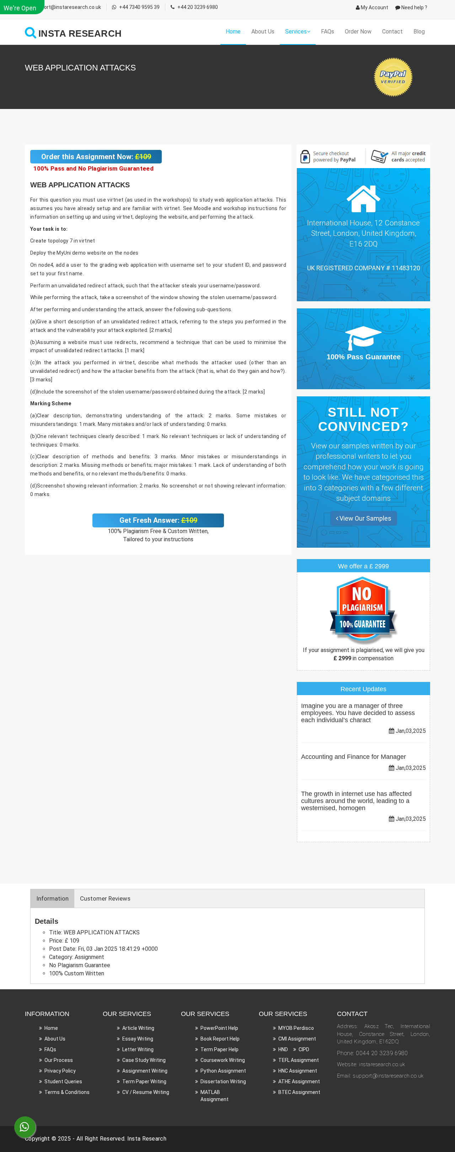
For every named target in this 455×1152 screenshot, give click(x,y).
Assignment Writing (144, 1071)
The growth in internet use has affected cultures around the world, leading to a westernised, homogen (356, 801)
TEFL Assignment (298, 1060)
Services (296, 31)
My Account (374, 7)
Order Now (358, 31)
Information (52, 898)
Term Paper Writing (144, 1081)
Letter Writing (138, 1049)
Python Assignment (223, 1071)
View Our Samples (364, 518)
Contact (392, 31)
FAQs (327, 31)
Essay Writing (137, 1039)
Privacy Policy (60, 1071)
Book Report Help (220, 1039)
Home (233, 31)
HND (283, 1049)
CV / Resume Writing (145, 1092)
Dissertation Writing (223, 1081)
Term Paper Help (219, 1049)
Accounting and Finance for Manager (353, 756)
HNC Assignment (297, 1071)
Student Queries (63, 1081)
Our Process (58, 1060)
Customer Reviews (105, 898)
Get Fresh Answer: (158, 520)
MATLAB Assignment (214, 1095)
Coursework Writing (222, 1060)
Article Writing (138, 1028)
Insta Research (146, 1138)
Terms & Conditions (67, 1092)
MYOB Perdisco (296, 1028)
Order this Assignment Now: (96, 156)
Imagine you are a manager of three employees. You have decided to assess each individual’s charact (358, 713)
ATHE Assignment (299, 1081)
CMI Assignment (297, 1039)
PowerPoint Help (219, 1028)
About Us (262, 31)
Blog (419, 31)
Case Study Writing (144, 1060)
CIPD (304, 1049)
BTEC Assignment (299, 1092)
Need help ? (413, 7)
